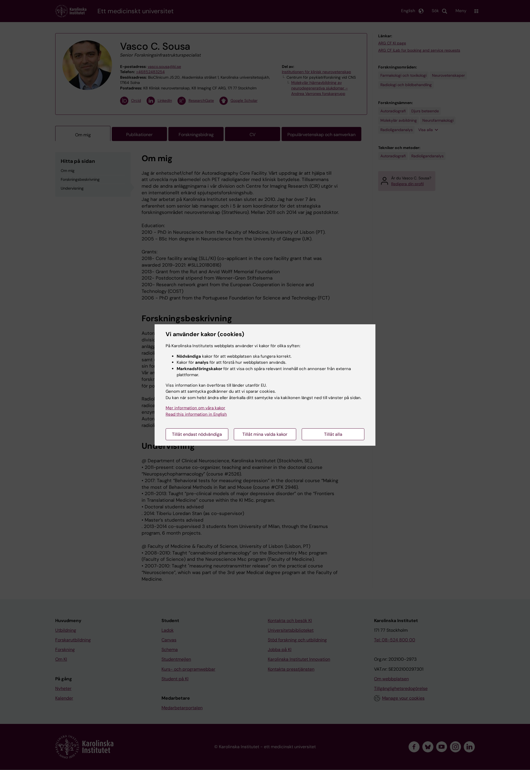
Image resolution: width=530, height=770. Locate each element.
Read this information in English (196, 414)
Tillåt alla (333, 434)
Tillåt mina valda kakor (264, 434)
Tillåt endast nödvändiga (197, 434)
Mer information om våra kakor (195, 408)
